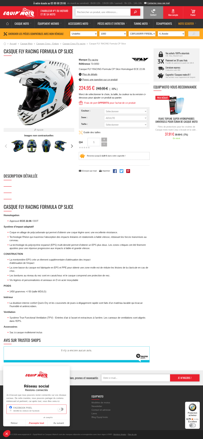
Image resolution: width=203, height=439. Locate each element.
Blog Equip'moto (100, 417)
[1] (194, 33)
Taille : (84, 124)
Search (135, 12)
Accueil (5, 44)
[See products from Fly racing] (140, 59)
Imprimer (106, 171)
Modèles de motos (101, 402)
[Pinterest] (128, 171)
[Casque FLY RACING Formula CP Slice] (17, 146)
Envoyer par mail (89, 171)
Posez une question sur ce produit (100, 79)
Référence (85, 63)
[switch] (192, 425)
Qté (81, 142)
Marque (83, 59)
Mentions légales (119, 434)
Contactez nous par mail (158, 3)
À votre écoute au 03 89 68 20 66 (49, 3)
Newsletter (97, 406)
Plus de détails (89, 74)
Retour (14, 423)
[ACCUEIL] (7, 23)
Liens (94, 413)
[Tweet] (121, 171)
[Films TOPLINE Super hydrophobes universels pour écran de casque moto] (176, 106)
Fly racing (93, 59)
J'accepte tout (36, 423)
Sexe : (84, 117)
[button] (6, 433)
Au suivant (58, 423)
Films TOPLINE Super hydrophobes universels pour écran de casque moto (176, 120)
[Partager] (115, 171)
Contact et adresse (101, 410)
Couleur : (85, 111)
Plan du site (132, 434)
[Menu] (198, 404)
